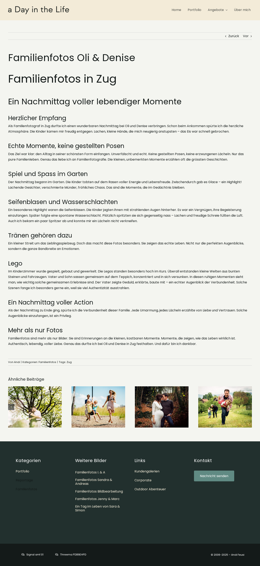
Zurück (233, 36)
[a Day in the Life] (38, 7)
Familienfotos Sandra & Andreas (93, 481)
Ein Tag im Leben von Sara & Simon (97, 508)
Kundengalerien (146, 471)
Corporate (143, 480)
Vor (246, 36)
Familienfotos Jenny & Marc (97, 499)
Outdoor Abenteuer (150, 489)
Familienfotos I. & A (90, 472)
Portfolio (22, 471)
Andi (17, 362)
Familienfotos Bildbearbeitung (99, 491)
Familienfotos (47, 362)
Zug (69, 362)
